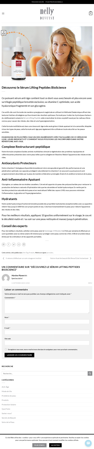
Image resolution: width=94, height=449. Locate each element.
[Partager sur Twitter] (14, 244)
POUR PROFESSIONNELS (54, 2)
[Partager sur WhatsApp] (4, 244)
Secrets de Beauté (9, 418)
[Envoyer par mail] (19, 244)
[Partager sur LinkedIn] (24, 244)
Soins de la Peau (8, 422)
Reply (90, 283)
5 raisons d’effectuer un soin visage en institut (23, 258)
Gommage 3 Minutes (52, 231)
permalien (50, 253)
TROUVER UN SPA (38, 2)
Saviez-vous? (7, 413)
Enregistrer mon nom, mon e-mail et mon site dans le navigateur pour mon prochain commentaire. (42, 349)
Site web (8, 339)
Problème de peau (9, 396)
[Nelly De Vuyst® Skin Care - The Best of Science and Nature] (47, 13)
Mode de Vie (7, 391)
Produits (5, 400)
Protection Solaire (9, 404)
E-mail (7, 328)
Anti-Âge (5, 387)
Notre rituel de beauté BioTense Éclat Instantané (69, 258)
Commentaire (10, 298)
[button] (3, 13)
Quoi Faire (6, 409)
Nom (7, 317)
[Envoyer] (90, 373)
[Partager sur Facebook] (9, 244)
